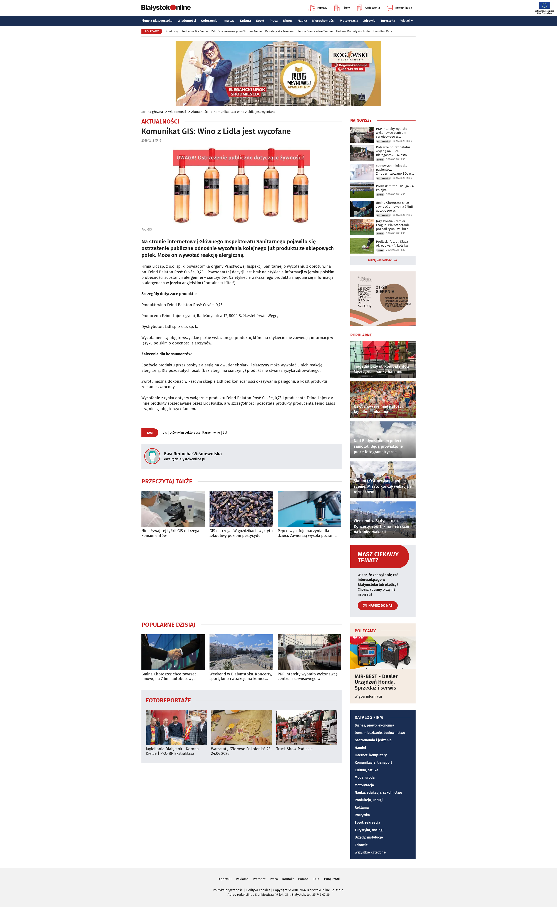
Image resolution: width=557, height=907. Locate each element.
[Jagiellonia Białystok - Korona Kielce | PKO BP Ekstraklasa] (176, 727)
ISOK (316, 879)
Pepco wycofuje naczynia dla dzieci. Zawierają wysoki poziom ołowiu (306, 533)
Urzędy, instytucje (369, 837)
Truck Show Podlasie (294, 749)
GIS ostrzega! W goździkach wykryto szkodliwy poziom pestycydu (241, 533)
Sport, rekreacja (367, 822)
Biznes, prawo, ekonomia (374, 725)
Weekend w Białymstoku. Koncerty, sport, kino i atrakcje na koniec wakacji (241, 676)
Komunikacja (403, 7)
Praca (274, 21)
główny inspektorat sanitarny (190, 432)
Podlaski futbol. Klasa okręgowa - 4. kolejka (392, 243)
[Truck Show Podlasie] (306, 727)
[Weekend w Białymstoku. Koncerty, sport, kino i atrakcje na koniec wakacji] (241, 652)
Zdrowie (369, 21)
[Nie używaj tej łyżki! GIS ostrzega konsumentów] (173, 509)
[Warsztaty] (241, 727)
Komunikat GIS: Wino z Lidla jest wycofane (244, 112)
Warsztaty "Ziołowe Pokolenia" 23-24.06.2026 (241, 751)
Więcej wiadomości (380, 260)
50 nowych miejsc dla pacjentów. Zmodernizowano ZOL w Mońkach (393, 169)
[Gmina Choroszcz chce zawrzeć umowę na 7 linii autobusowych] (173, 652)
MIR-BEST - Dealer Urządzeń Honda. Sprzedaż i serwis (376, 682)
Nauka (302, 21)
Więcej (405, 21)
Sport (260, 21)
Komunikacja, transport (373, 762)
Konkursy (172, 31)
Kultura (245, 21)
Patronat (259, 879)
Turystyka (388, 21)
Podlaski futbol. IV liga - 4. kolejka (395, 188)
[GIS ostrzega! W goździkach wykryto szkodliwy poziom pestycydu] (241, 509)
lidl (225, 432)
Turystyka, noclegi (369, 830)
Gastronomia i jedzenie (373, 740)
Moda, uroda (365, 777)
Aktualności (199, 112)
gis (165, 432)
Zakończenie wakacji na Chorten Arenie (236, 31)
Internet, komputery (371, 755)
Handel (360, 748)
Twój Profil (332, 879)
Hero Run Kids (382, 31)
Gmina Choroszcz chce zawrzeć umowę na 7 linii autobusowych (169, 676)
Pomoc (303, 879)
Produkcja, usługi (369, 800)
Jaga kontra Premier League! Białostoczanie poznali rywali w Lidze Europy (393, 225)
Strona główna (152, 112)
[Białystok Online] (166, 8)
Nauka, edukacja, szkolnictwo (378, 792)
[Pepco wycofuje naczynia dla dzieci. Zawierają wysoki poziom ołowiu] (309, 509)
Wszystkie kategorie (370, 852)
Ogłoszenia (372, 7)
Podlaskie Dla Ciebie (194, 31)
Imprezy (322, 7)
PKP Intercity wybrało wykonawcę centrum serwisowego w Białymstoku (308, 676)
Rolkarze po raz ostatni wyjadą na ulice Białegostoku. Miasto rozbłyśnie (393, 151)
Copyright (280, 890)
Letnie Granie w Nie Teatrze (315, 31)
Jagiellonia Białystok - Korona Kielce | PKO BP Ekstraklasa (172, 751)
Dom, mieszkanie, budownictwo (380, 733)
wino (216, 432)
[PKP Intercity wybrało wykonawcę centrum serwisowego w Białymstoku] (309, 652)
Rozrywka (362, 815)
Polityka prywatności (228, 890)
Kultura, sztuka (366, 770)
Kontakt (288, 879)
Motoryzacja (349, 21)
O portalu (225, 879)
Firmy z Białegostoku (157, 21)
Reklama (362, 807)
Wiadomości (187, 21)
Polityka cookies (258, 890)
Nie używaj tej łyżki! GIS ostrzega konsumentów (170, 533)
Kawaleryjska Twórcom (279, 31)
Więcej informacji (368, 696)
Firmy (346, 7)
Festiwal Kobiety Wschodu (353, 31)
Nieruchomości (323, 21)
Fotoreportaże (168, 700)
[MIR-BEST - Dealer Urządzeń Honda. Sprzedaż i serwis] (383, 652)
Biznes (287, 21)
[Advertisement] (241, 579)
